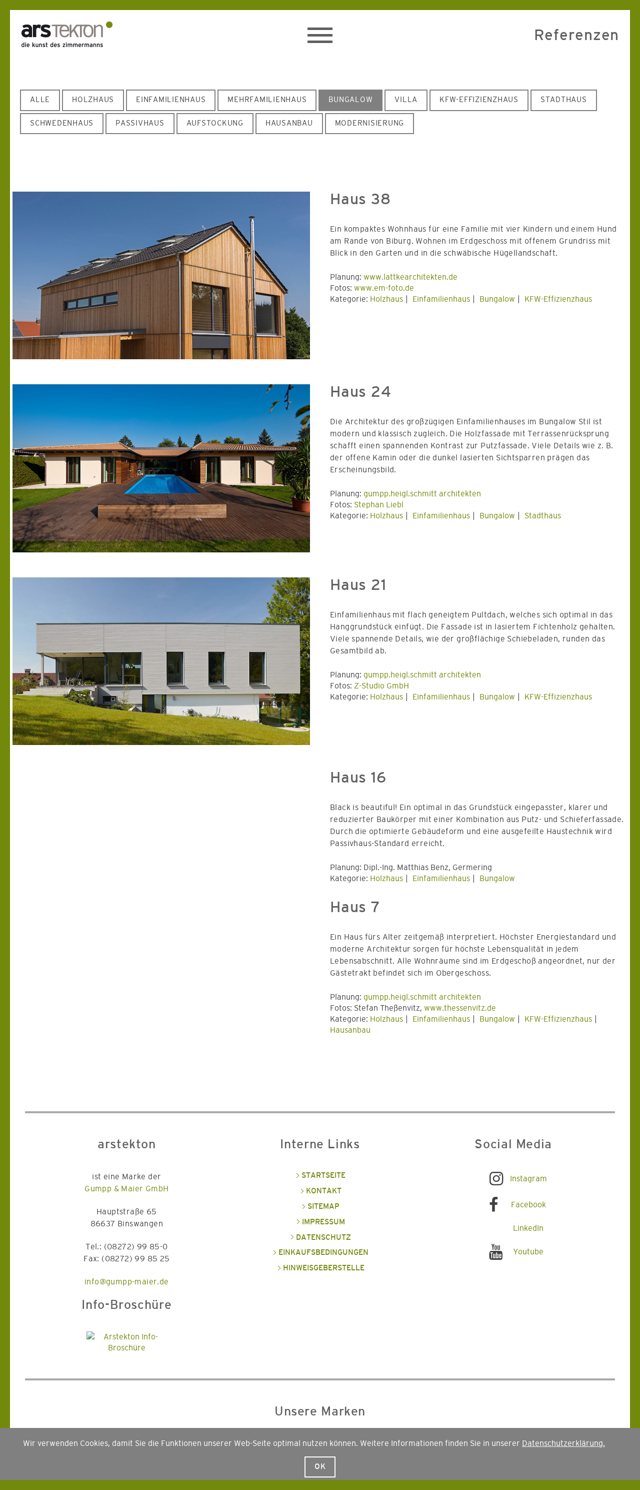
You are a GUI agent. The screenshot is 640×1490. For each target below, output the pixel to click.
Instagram (528, 1179)
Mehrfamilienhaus (267, 100)
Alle (40, 100)
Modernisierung (369, 123)
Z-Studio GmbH (381, 686)
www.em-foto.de (384, 288)
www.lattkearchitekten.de (411, 277)
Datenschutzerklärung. (563, 1443)
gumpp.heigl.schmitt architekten (422, 494)
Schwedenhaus (62, 123)
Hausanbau (289, 123)
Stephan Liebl (379, 505)
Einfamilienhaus (171, 100)
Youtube (528, 1252)
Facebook (528, 1205)
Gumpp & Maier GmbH (126, 1189)
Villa (406, 100)
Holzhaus (93, 100)
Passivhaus (140, 123)
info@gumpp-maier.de (126, 1282)
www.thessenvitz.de (460, 1008)
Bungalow (350, 100)
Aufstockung (215, 123)
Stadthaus (563, 100)
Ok (320, 1466)
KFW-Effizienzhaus (479, 100)
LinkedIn (528, 1228)
